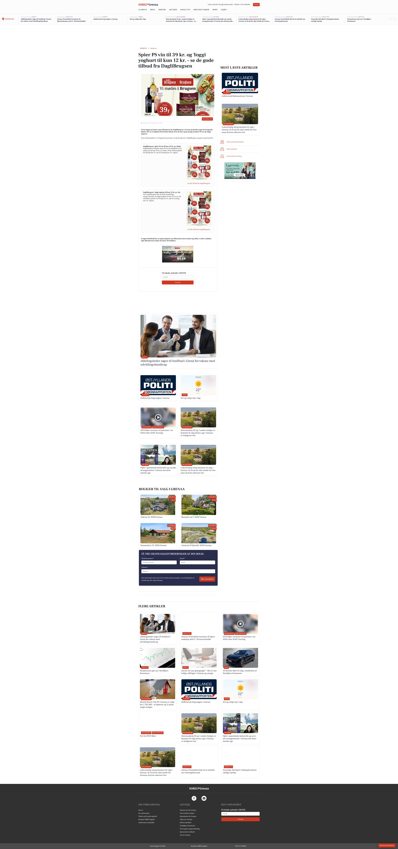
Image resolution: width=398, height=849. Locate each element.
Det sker (173, 10)
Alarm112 (142, 10)
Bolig (152, 10)
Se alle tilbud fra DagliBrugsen (199, 183)
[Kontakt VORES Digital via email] (203, 798)
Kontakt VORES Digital (146, 819)
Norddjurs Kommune (187, 826)
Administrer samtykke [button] (146, 823)
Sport (214, 10)
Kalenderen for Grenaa (188, 816)
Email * (182, 558)
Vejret (224, 10)
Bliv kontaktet (207, 579)
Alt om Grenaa (185, 835)
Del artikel (206, 119)
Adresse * (144, 567)
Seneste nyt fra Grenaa (188, 810)
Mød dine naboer (201, 10)
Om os (140, 810)
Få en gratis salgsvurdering (190, 829)
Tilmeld (256, 4)
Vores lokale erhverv (187, 813)
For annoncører (144, 813)
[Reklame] (177, 254)
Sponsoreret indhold (187, 832)
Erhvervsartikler (185, 823)
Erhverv (162, 10)
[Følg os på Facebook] (194, 798)
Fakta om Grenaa (186, 819)
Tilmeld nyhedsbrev (387, 845)
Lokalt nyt (185, 10)
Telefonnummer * (147, 558)
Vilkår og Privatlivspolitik (147, 816)
